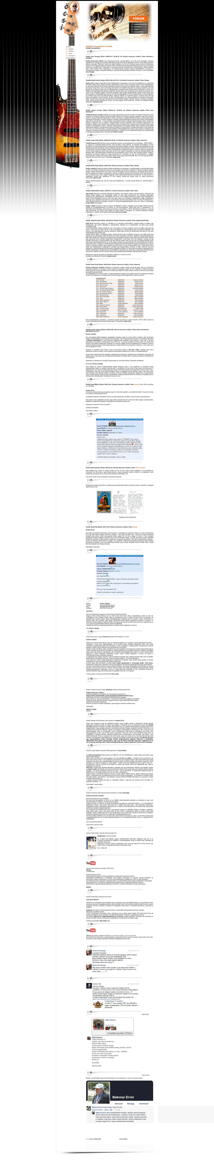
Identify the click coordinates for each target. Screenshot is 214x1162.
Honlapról (72, 56)
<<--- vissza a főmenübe (93, 1139)
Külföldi (71, 51)
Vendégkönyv (71, 58)
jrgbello (88, 868)
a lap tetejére (123, 1139)
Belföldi (71, 49)
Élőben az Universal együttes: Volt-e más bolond (121, 935)
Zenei (70, 53)
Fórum (69, 47)
